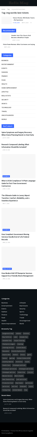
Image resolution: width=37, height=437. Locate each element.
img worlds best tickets (18, 9)
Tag (8, 9)
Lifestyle (5, 92)
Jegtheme (10, 433)
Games (5, 358)
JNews (8, 431)
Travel (4, 111)
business (26, 333)
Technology (6, 107)
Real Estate (19, 383)
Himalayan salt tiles (9, 372)
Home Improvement (9, 88)
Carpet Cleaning (19, 340)
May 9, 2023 (7, 47)
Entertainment (8, 64)
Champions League (9, 344)
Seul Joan (17, 22)
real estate (6, 96)
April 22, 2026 (6, 242)
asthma (18, 333)
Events (4, 68)
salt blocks (29, 383)
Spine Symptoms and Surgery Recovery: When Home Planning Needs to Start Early (17, 400)
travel (31, 386)
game (29, 354)
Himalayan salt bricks (26, 369)
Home (3, 9)
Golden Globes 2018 (23, 358)
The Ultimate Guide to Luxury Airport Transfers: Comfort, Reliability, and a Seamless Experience (16, 198)
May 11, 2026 (5, 203)
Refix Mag (18, 3)
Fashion (5, 72)
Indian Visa (21, 372)
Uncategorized (8, 115)
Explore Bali (6, 354)
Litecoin (30, 372)
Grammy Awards (8, 361)
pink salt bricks (21, 379)
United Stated (17, 390)
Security (5, 100)
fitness (23, 354)
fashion (15, 354)
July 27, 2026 (5, 138)
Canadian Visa (7, 340)
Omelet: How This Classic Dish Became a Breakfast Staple (21, 36)
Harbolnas (19, 361)
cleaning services (8, 347)
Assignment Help (8, 333)
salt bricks (6, 386)
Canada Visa (23, 337)
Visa (25, 390)
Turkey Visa (6, 390)
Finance (5, 76)
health (27, 361)
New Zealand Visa (8, 379)
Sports (4, 104)
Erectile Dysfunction (18, 351)
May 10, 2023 (24, 22)
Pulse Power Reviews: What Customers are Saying (19, 44)
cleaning (20, 344)
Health (4, 84)
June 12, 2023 (16, 40)
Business (5, 60)
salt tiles (14, 386)
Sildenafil (23, 386)
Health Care (6, 365)
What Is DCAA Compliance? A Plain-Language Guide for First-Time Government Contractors (18, 183)
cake (15, 337)
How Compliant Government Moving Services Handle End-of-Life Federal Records (15, 237)
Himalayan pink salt (19, 365)
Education (6, 351)
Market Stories (7, 376)
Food (4, 80)
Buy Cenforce (7, 337)
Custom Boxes (21, 347)
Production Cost (8, 383)
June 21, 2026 (6, 189)
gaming (12, 358)
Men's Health (19, 376)
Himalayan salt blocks (9, 369)
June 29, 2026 (6, 150)
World (4, 119)
